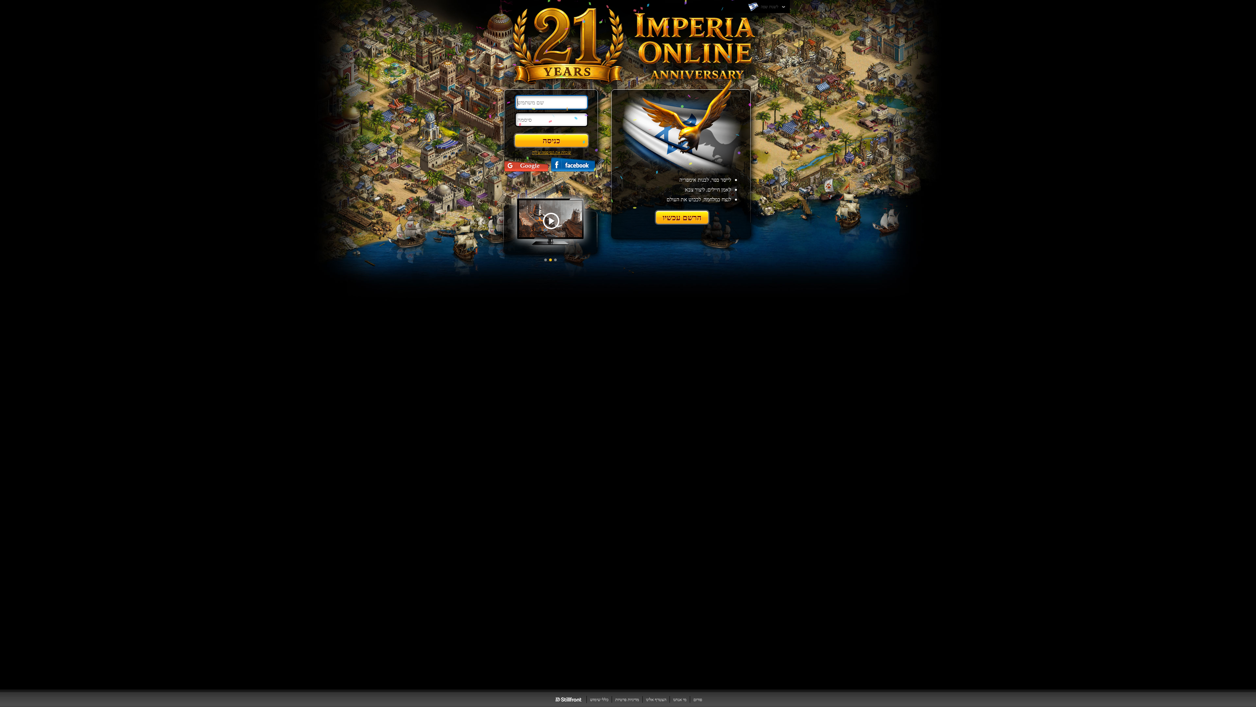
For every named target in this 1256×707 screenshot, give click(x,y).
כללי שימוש (599, 699)
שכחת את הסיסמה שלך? (551, 152)
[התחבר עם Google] (526, 164)
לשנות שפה (769, 6)
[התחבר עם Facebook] (573, 164)
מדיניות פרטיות (627, 699)
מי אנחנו (680, 699)
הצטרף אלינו (656, 699)
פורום (697, 699)
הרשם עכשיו (682, 217)
